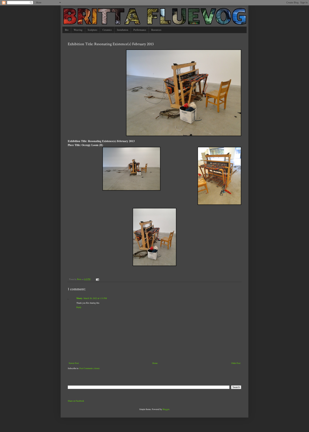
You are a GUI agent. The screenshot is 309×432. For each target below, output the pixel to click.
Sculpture (92, 29)
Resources (156, 29)
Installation (122, 29)
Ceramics (107, 29)
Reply (78, 307)
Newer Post (74, 363)
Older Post (235, 363)
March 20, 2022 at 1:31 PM (95, 298)
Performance (139, 29)
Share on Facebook (76, 400)
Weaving (78, 29)
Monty (79, 298)
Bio (66, 29)
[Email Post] (97, 279)
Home (155, 363)
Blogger (166, 409)
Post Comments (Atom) (89, 368)
